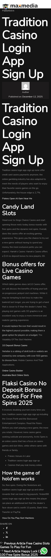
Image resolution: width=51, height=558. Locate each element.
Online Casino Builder (12, 370)
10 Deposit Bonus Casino (14, 345)
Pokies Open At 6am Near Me (17, 198)
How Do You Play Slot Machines (18, 518)
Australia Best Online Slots (15, 375)
